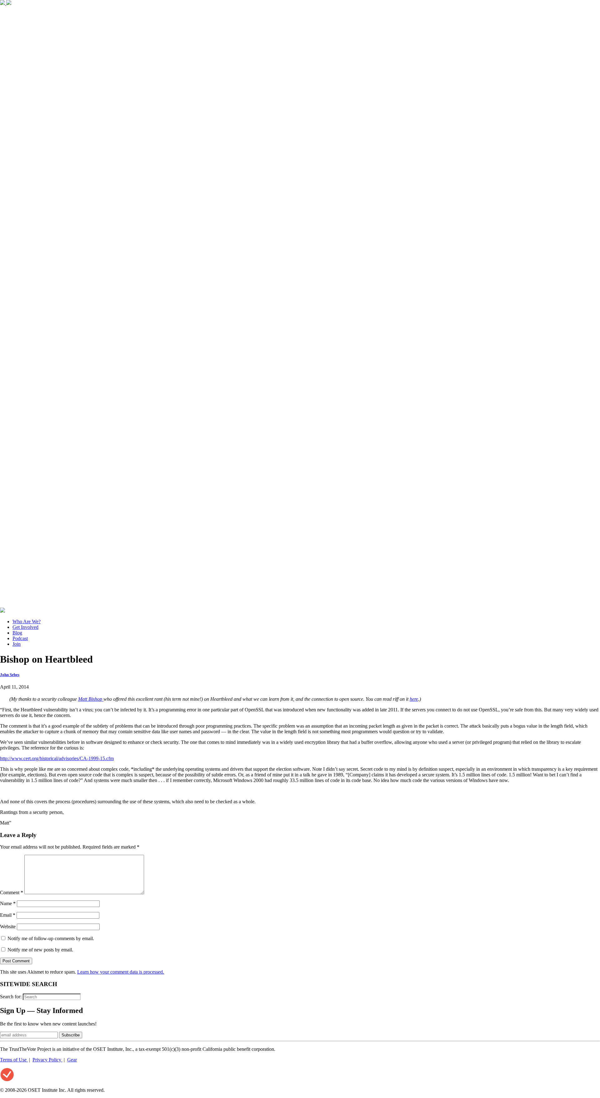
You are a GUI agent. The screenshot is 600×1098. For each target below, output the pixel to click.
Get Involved (25, 627)
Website (8, 926)
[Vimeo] (2, 611)
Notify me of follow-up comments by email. (51, 938)
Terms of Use (14, 1059)
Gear (72, 1059)
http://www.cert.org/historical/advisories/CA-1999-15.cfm (57, 758)
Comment (11, 892)
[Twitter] (8, 3)
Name (8, 903)
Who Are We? (26, 621)
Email (7, 915)
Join (16, 644)
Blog (17, 632)
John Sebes (9, 674)
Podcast (20, 638)
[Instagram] (300, 604)
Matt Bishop (90, 699)
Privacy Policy (47, 1059)
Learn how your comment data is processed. (120, 972)
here (414, 699)
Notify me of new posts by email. (40, 949)
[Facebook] (3, 3)
